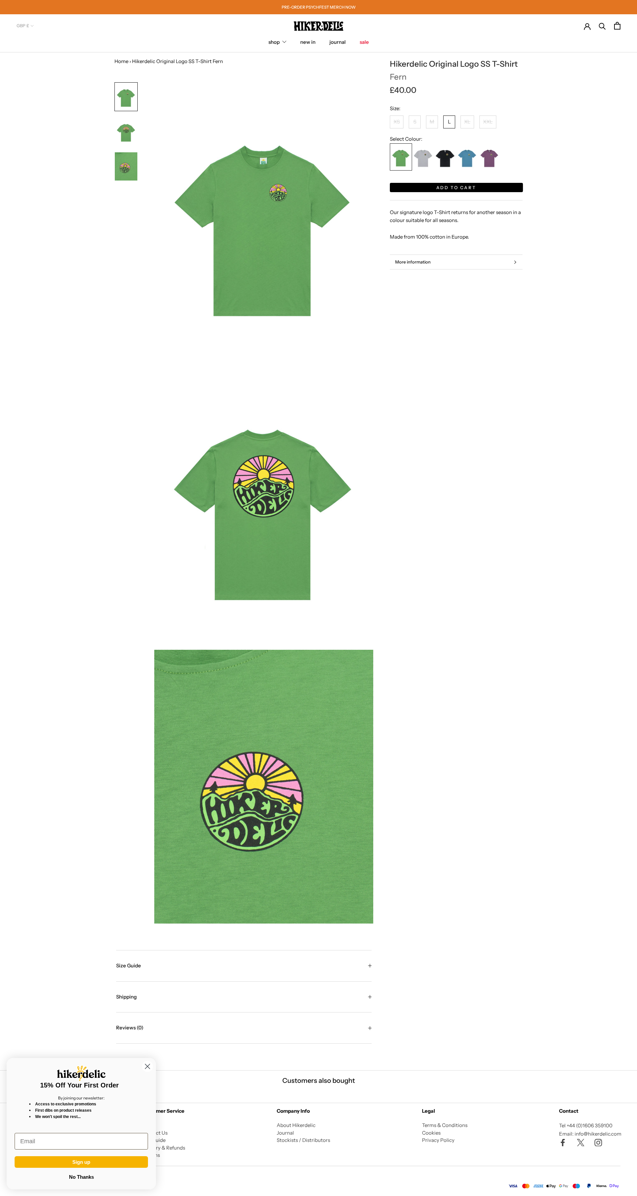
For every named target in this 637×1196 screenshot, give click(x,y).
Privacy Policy (438, 1140)
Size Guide (128, 965)
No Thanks (81, 1176)
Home (121, 61)
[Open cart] (617, 26)
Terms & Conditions (444, 1125)
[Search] (602, 25)
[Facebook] (563, 1142)
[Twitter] (581, 1142)
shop (274, 42)
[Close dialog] (147, 1066)
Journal (285, 1133)
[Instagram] (598, 1142)
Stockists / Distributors (303, 1140)
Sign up (81, 1162)
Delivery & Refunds (163, 1148)
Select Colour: (406, 139)
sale (364, 42)
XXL (488, 122)
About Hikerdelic (296, 1125)
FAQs (148, 1125)
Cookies (431, 1133)
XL (467, 122)
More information (413, 261)
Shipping (126, 997)
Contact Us (155, 1133)
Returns (151, 1155)
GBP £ (23, 25)
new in (308, 42)
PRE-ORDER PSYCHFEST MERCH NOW (319, 7)
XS (396, 122)
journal (337, 42)
